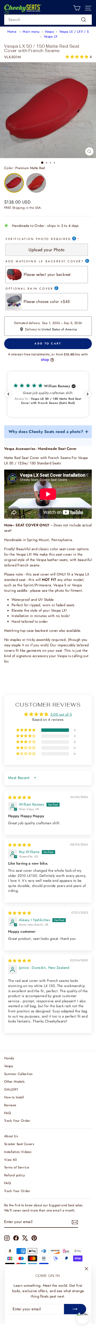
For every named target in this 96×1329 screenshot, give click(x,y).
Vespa (49, 31)
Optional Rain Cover (29, 288)
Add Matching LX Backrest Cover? (44, 261)
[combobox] (48, 20)
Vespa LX (51, 36)
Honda (9, 1058)
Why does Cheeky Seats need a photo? (46, 431)
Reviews (10, 1105)
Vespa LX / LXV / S (74, 31)
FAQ (7, 1112)
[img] (19, 797)
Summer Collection (18, 1073)
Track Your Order (17, 1120)
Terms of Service (16, 1167)
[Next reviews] (87, 394)
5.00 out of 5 (61, 714)
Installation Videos (17, 1151)
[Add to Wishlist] (6, 68)
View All (10, 1159)
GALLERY (11, 1089)
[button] (77, 56)
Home (11, 31)
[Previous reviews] (8, 394)
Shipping (18, 208)
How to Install (14, 1097)
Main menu (31, 31)
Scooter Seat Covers (19, 1143)
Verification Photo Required (38, 239)
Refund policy (14, 1175)
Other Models (14, 1081)
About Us (11, 1136)
